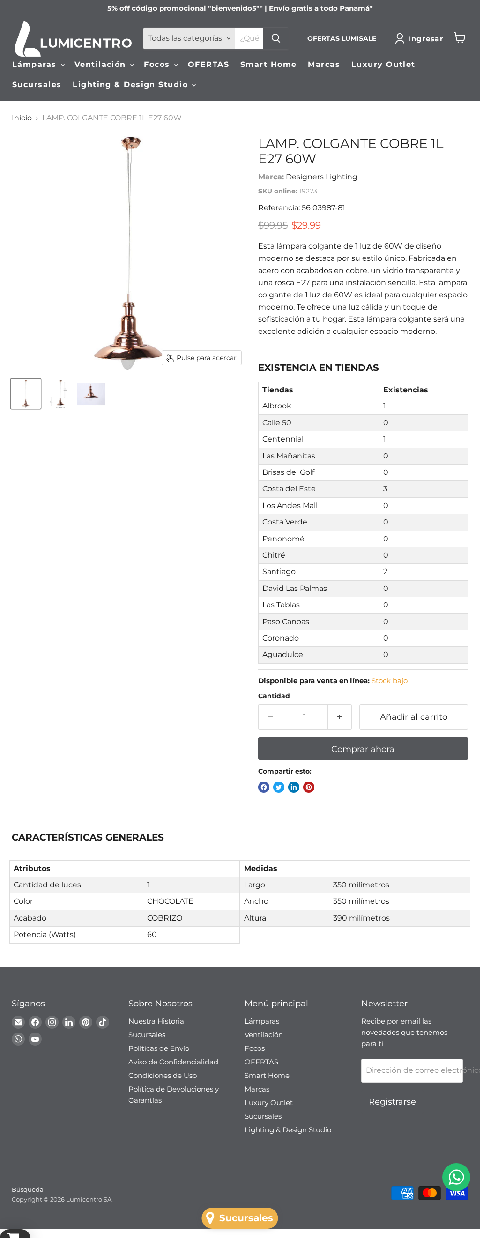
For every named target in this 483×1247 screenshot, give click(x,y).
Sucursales (36, 84)
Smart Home (268, 64)
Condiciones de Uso (162, 1075)
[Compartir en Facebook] (263, 787)
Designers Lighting (321, 176)
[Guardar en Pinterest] (308, 787)
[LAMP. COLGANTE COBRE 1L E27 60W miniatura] (26, 394)
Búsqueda (28, 1189)
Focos (158, 64)
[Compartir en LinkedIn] (293, 787)
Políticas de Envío (158, 1048)
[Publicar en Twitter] (278, 787)
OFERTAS (208, 64)
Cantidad (274, 696)
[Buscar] (276, 38)
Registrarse (392, 1102)
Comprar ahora (362, 749)
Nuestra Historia (156, 1021)
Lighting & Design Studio (132, 84)
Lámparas (35, 64)
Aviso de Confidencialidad (173, 1061)
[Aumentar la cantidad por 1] (340, 717)
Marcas (324, 64)
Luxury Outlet (383, 64)
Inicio (22, 118)
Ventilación (101, 64)
